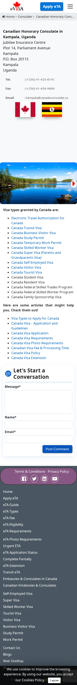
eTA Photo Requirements (22, 539)
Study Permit (13, 633)
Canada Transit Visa (26, 228)
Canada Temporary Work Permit (36, 242)
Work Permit (13, 639)
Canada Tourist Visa (26, 272)
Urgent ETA (12, 546)
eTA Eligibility (13, 524)
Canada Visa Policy (25, 353)
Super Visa (11, 600)
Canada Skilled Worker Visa (32, 247)
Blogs (7, 654)
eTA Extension (14, 565)
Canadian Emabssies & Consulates (29, 585)
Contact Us (11, 648)
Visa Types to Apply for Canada (35, 318)
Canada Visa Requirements (32, 338)
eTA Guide (11, 504)
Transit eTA (11, 572)
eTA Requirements (17, 531)
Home (8, 491)
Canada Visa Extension (28, 358)
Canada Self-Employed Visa (32, 262)
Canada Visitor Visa (26, 267)
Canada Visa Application (29, 333)
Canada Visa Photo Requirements (37, 343)
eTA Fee (9, 518)
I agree (54, 680)
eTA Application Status (20, 552)
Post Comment (57, 449)
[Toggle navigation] (70, 6)
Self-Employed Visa (17, 593)
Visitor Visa (11, 620)
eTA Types (10, 511)
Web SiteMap (13, 661)
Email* (10, 432)
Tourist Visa (12, 613)
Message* (13, 386)
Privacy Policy (58, 471)
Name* (10, 417)
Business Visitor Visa (19, 626)
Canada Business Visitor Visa (33, 233)
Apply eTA (52, 6)
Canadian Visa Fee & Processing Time (40, 348)
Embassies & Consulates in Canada (30, 578)
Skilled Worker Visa (18, 606)
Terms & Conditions (30, 471)
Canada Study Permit (27, 238)
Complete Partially (17, 559)
